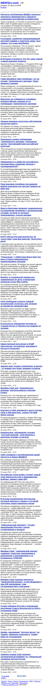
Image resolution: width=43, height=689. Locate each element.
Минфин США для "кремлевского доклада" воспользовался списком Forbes (18, 390)
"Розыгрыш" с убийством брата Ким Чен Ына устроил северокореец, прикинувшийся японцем (21, 259)
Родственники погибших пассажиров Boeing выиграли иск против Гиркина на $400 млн (20, 186)
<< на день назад (5, 677)
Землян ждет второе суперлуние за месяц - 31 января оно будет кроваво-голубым (21, 367)
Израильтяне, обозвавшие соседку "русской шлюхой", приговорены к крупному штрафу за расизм (18, 434)
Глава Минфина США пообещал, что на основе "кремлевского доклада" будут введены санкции (20, 81)
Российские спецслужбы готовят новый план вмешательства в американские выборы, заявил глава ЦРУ (20, 477)
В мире (3, 7)
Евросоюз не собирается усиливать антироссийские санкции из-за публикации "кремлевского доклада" (19, 101)
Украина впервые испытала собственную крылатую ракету (21, 122)
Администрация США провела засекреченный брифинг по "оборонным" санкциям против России (21, 656)
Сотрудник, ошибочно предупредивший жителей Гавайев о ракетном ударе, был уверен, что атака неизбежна (20, 41)
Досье (10, 681)
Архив (16, 681)
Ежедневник (23, 681)
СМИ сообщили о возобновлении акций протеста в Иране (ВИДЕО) (20, 456)
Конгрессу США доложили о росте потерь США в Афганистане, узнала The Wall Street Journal (21, 412)
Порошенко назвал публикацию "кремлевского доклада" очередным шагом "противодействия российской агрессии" (19, 142)
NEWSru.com (10, 2)
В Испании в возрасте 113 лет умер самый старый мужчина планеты (21, 60)
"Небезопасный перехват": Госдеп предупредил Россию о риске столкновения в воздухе (18, 527)
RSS (31, 681)
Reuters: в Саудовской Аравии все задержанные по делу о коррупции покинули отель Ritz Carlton (18, 279)
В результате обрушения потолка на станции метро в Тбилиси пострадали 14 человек (21, 326)
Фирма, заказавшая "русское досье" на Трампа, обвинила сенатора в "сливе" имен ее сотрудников (20, 634)
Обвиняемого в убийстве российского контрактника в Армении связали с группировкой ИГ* (19, 164)
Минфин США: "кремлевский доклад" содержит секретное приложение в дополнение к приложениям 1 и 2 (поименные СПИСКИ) (19, 554)
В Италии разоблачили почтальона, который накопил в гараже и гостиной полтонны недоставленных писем (19, 501)
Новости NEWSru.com (10, 685)
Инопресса (24, 683)
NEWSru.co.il (5, 683)
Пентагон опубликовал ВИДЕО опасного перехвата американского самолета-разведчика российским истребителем (21, 16)
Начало (4, 681)
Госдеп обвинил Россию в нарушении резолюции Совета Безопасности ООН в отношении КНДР (20, 608)
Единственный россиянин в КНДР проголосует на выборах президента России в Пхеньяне (19, 346)
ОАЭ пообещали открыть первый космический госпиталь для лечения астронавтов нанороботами (19, 303)
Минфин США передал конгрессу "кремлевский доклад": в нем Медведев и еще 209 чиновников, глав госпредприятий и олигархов (21, 583)
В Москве (15, 683)
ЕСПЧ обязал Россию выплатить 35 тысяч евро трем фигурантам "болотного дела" (21, 239)
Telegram (37, 681)
